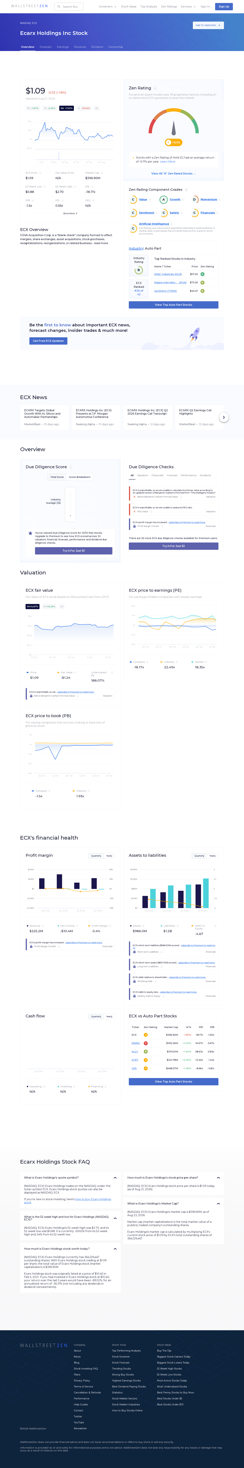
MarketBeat (32, 424)
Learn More (167, 161)
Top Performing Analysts (126, 1350)
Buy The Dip (164, 1350)
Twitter (78, 1416)
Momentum (209, 199)
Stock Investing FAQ (86, 1368)
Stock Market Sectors (124, 1398)
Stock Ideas (128, 6)
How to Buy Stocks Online (127, 1410)
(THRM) (172, 291)
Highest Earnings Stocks (126, 1380)
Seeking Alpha (85, 424)
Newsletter (80, 1428)
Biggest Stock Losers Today (173, 1362)
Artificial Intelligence (154, 223)
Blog (76, 1362)
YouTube (79, 1422)
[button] (70, 1178)
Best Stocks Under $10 (170, 1404)
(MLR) (178, 274)
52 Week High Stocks (169, 1368)
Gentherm (160, 291)
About (77, 1350)
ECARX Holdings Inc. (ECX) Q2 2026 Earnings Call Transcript (147, 412)
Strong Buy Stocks (123, 1374)
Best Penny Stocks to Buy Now (175, 1392)
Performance (81, 1398)
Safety (174, 212)
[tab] (27, 47)
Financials (208, 212)
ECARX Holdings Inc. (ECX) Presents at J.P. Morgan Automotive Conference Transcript (94, 414)
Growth (175, 199)
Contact (78, 1410)
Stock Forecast (120, 1362)
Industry (136, 248)
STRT (135, 1059)
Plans (77, 1374)
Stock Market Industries (126, 1404)
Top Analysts (148, 6)
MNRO (136, 1043)
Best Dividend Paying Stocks (129, 1386)
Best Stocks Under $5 (169, 1398)
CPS (134, 1068)
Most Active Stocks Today (172, 1380)
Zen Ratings (169, 6)
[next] (224, 417)
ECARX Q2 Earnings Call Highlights (195, 412)
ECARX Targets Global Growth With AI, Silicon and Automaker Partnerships (42, 414)
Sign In (205, 6)
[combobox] (68, 7)
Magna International (166, 282)
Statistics (117, 1392)
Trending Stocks (121, 1368)
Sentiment (146, 212)
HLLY (135, 1051)
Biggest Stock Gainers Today (173, 1356)
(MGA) (182, 282)
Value (143, 199)
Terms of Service (83, 1386)
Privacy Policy (82, 1380)
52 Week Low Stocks (169, 1374)
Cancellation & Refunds (87, 1392)
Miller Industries (164, 274)
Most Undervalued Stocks (172, 1386)
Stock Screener (121, 1356)
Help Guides (81, 1404)
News (77, 1356)
